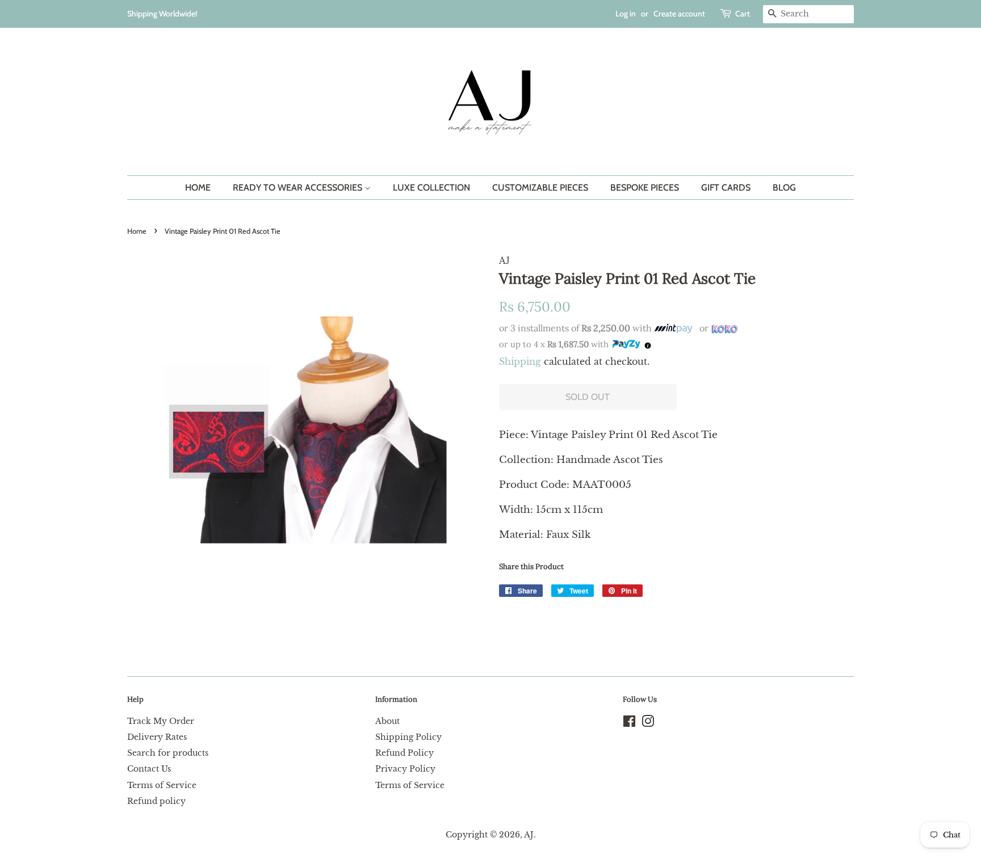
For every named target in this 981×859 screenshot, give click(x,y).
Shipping (520, 361)
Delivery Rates (157, 737)
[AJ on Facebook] (629, 723)
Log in (625, 14)
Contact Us (149, 769)
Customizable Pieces (540, 187)
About (387, 721)
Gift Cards (726, 187)
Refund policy (156, 801)
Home (198, 187)
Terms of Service (161, 785)
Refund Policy (404, 753)
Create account (679, 14)
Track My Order (160, 721)
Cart (742, 14)
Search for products (167, 753)
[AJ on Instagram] (648, 723)
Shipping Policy (408, 737)
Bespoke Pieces (644, 187)
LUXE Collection (431, 187)
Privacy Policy (405, 769)
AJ (529, 834)
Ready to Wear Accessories (298, 187)
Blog (784, 187)
